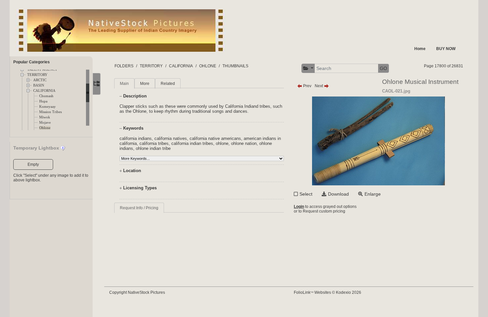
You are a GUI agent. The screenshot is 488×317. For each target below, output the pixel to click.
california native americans (215, 138)
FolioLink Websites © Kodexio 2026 (327, 292)
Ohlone (44, 128)
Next (319, 86)
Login (299, 206)
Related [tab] (168, 83)
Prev (306, 86)
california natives (170, 138)
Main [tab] (124, 83)
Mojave (45, 122)
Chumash (46, 96)
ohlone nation (244, 143)
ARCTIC (39, 80)
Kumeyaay (47, 106)
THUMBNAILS (235, 66)
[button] (308, 68)
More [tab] (144, 83)
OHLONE (207, 66)
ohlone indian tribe (153, 148)
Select (305, 194)
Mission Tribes (50, 112)
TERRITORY (37, 75)
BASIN (38, 85)
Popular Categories (31, 62)
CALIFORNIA (44, 91)
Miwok (44, 117)
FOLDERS (124, 66)
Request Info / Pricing (139, 208)
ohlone (222, 143)
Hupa (43, 101)
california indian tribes (192, 143)
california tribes (154, 143)
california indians (136, 138)
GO (383, 68)
